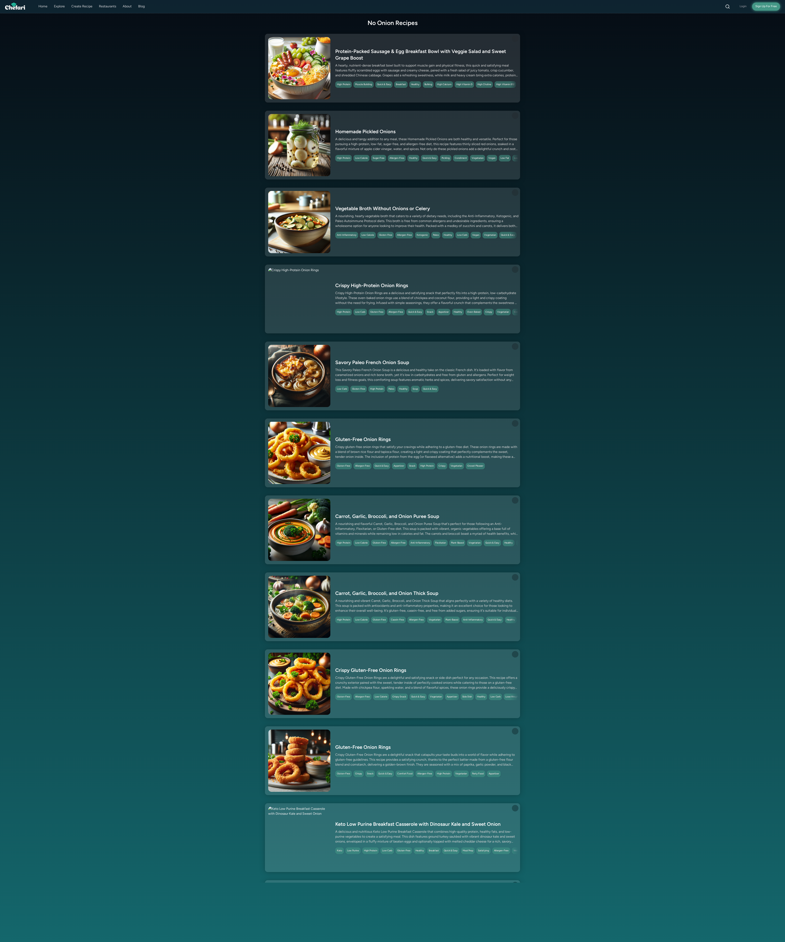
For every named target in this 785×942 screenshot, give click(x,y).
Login (743, 6)
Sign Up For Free (766, 6)
